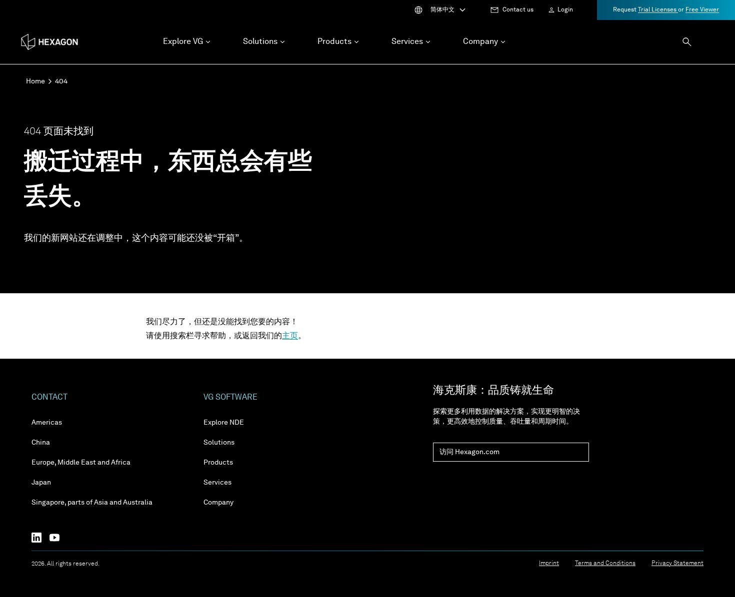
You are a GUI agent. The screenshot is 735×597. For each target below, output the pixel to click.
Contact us (518, 10)
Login (565, 10)
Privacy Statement (678, 564)
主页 (290, 336)
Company (219, 502)
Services (218, 482)
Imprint (549, 564)
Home (35, 81)
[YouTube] (59, 538)
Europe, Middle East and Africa (81, 462)
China (41, 442)
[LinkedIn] (41, 538)
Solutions (219, 442)
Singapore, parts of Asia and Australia (92, 502)
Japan (41, 482)
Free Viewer (702, 10)
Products (218, 462)
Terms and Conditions (605, 564)
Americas (47, 422)
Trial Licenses (658, 10)
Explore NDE (224, 422)
